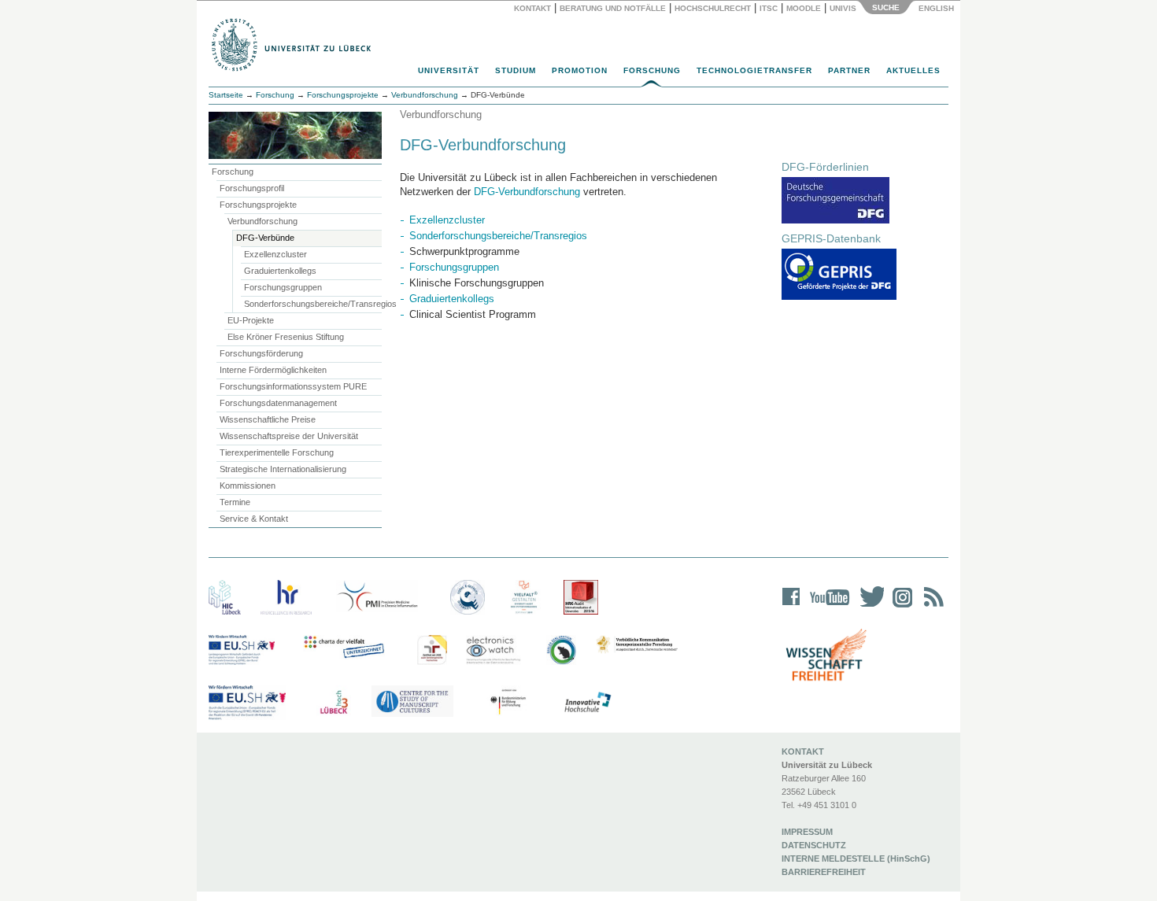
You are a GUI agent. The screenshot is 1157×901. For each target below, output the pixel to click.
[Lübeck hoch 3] (333, 702)
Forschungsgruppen (283, 287)
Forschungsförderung (261, 353)
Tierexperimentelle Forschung (277, 452)
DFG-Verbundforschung (527, 192)
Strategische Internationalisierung (283, 469)
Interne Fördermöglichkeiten (273, 370)
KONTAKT (803, 751)
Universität (448, 70)
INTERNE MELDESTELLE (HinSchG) (856, 858)
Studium (515, 70)
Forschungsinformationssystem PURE (293, 386)
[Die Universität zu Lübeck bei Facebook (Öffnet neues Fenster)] (791, 607)
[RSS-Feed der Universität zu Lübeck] (931, 607)
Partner (849, 70)
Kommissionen (247, 485)
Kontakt (532, 8)
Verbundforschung (262, 221)
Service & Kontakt (254, 518)
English (937, 8)
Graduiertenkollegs (280, 270)
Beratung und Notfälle (613, 8)
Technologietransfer (754, 70)
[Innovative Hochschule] (586, 702)
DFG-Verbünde (265, 237)
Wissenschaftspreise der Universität (289, 436)
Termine (235, 502)
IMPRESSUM (807, 831)
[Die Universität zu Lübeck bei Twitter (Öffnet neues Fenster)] (868, 607)
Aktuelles (913, 70)
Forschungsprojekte (343, 94)
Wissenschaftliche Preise (268, 419)
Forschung (652, 70)
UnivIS (843, 8)
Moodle (803, 8)
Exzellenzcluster (275, 254)
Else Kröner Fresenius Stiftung (285, 337)
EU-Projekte (250, 320)
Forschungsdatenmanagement (278, 403)
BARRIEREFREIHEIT (824, 872)
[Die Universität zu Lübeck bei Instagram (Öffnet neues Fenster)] (899, 607)
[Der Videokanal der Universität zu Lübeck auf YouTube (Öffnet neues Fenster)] (826, 607)
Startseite (226, 94)
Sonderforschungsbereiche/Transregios (313, 303)
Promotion (580, 70)
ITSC (769, 8)
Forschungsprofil (252, 188)
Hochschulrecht (713, 8)
